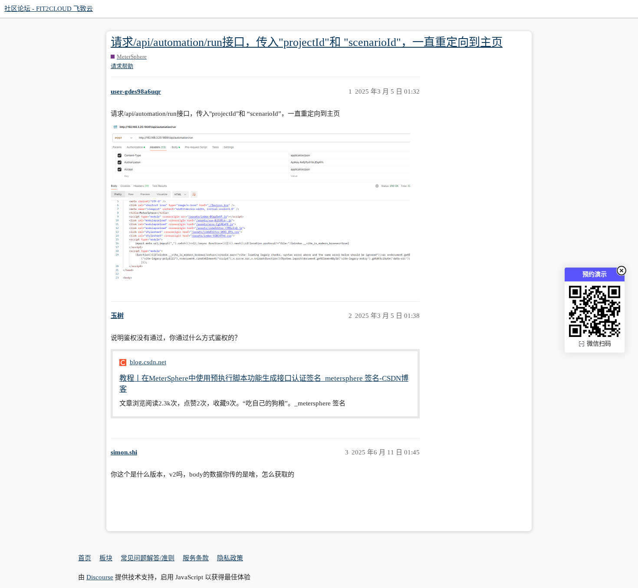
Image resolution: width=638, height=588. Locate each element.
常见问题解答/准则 (147, 558)
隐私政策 (230, 558)
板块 (105, 558)
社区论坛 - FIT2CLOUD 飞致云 (48, 8)
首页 (84, 558)
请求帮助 (122, 66)
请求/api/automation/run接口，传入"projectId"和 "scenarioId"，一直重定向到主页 (307, 42)
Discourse (99, 577)
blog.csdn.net (148, 362)
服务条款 (196, 558)
